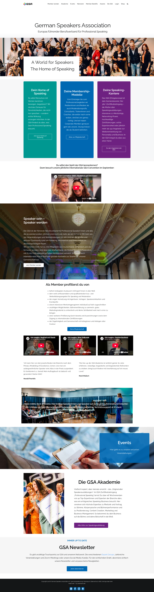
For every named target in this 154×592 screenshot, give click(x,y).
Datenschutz (94, 581)
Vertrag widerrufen (107, 581)
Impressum (87, 581)
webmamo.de (81, 583)
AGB (100, 581)
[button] (127, 3)
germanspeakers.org (77, 581)
